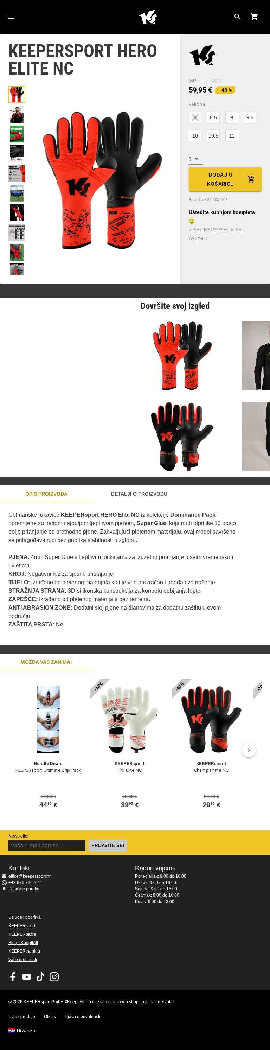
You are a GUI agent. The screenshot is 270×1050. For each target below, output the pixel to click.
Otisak (50, 1016)
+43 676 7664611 (25, 882)
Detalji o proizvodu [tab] (139, 494)
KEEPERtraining (24, 951)
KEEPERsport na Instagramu (54, 976)
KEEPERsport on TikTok (40, 976)
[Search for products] (238, 17)
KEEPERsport (21, 925)
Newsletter (18, 836)
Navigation (11, 16)
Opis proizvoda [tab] (46, 494)
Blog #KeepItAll (23, 942)
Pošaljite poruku (23, 888)
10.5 (213, 136)
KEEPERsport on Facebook (13, 976)
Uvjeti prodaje (21, 1016)
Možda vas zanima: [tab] (46, 662)
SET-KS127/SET (211, 230)
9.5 (249, 117)
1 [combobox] (190, 158)
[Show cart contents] (255, 17)
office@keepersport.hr (29, 876)
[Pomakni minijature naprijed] (17, 266)
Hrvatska (26, 1030)
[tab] (16, 94)
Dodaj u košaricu (220, 179)
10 (195, 136)
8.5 (213, 117)
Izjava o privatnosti (82, 1016)
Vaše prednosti (22, 959)
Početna (148, 17)
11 (231, 136)
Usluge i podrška (24, 917)
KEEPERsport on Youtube (26, 976)
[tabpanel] (123, 573)
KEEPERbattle (22, 934)
